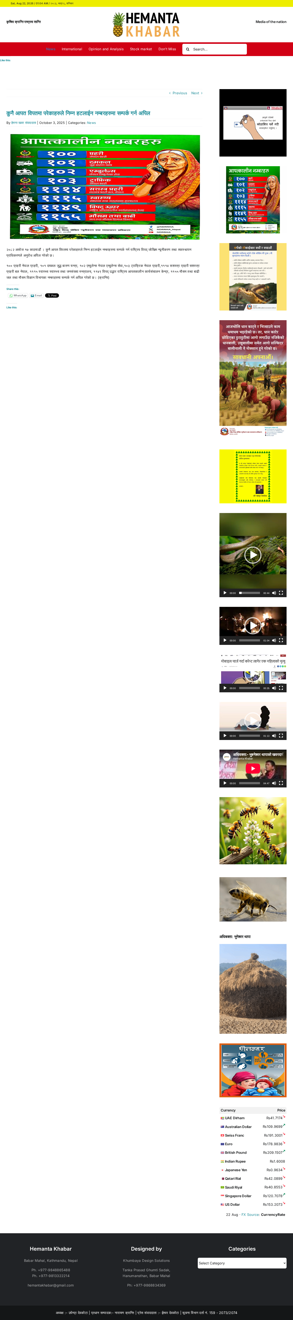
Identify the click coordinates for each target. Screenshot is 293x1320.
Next (195, 93)
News (91, 123)
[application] (253, 555)
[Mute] (274, 593)
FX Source (250, 1214)
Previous (180, 93)
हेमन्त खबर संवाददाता (23, 123)
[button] (252, 555)
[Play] (225, 593)
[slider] (249, 593)
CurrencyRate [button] (273, 1214)
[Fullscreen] (281, 593)
